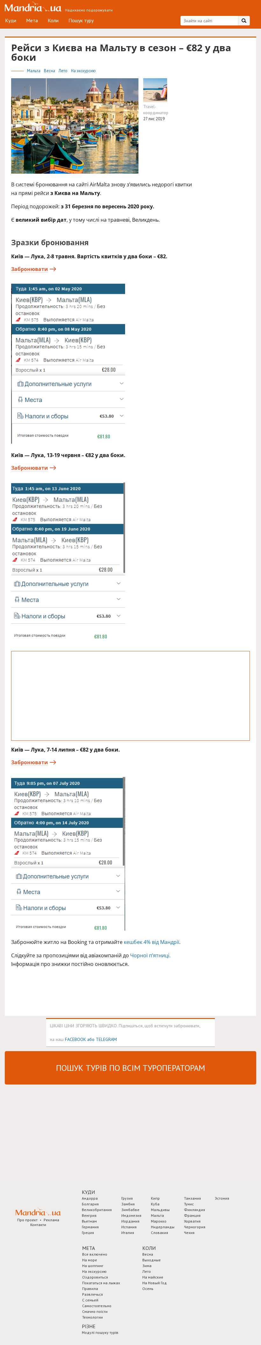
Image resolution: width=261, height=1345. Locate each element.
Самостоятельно (96, 1305)
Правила (90, 1288)
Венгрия (89, 1215)
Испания (129, 1226)
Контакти (38, 1224)
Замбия (128, 1204)
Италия (127, 1232)
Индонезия (131, 1215)
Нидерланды (162, 1226)
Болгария (90, 1204)
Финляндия (194, 1209)
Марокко (158, 1221)
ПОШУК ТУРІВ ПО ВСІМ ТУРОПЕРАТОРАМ (130, 1068)
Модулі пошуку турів (100, 1332)
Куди (10, 20)
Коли (53, 20)
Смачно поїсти (95, 1311)
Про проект (27, 1219)
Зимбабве (130, 1209)
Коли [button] (149, 1248)
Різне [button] (88, 1326)
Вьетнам (89, 1221)
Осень (147, 1288)
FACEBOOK (75, 1039)
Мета (32, 20)
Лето (63, 70)
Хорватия (192, 1221)
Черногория (194, 1226)
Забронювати (29, 269)
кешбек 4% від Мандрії (151, 942)
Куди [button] (88, 1192)
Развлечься (92, 1294)
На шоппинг (92, 1265)
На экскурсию (83, 70)
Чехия (189, 1232)
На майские (152, 1277)
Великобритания (97, 1209)
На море (89, 1260)
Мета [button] (88, 1248)
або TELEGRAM (102, 1039)
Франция (192, 1215)
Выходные (151, 1260)
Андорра (90, 1198)
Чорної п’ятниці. (150, 955)
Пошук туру (81, 20)
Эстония (222, 1198)
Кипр (155, 1198)
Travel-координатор (155, 109)
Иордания (130, 1221)
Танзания (192, 1198)
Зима (147, 1265)
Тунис (189, 1204)
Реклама (51, 1219)
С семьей (90, 1300)
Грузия (127, 1198)
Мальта (34, 70)
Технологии (92, 1317)
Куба (155, 1204)
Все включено (94, 1254)
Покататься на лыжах (101, 1282)
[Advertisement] (130, 695)
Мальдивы (160, 1209)
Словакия (159, 1232)
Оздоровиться (95, 1277)
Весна (50, 70)
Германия (90, 1226)
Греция (88, 1232)
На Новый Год (154, 1282)
